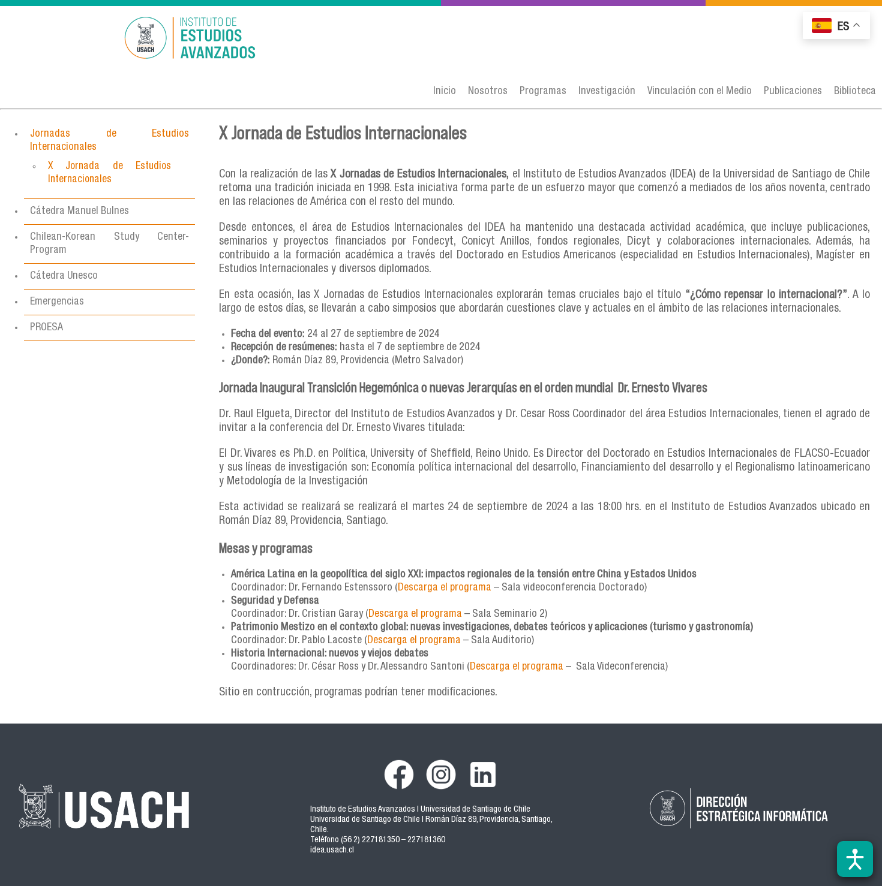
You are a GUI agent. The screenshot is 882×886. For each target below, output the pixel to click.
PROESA (46, 328)
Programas (543, 91)
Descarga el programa (415, 614)
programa (469, 588)
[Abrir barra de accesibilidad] (855, 859)
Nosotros (488, 91)
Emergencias (57, 302)
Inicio (444, 91)
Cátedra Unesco (64, 276)
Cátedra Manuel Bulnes (79, 211)
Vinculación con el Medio (699, 91)
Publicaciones (793, 91)
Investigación (606, 91)
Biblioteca (855, 91)
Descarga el (423, 588)
